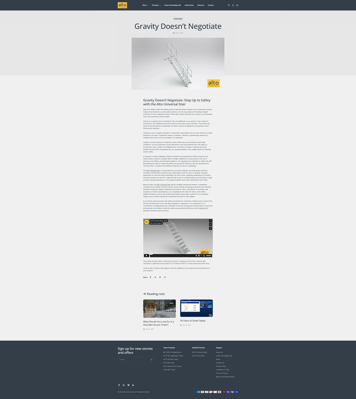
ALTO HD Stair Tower (170, 359)
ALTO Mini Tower (169, 370)
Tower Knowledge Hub (172, 5)
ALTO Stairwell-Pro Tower (172, 366)
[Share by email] (165, 277)
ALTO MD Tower (169, 363)
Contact (211, 5)
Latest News (189, 5)
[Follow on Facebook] (119, 385)
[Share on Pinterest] (160, 277)
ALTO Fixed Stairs (198, 356)
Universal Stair (178, 18)
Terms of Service (222, 373)
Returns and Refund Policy (225, 377)
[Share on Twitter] (155, 277)
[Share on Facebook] (150, 277)
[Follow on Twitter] (123, 385)
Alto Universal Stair (153, 170)
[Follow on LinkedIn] (133, 385)
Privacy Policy (221, 366)
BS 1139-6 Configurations (172, 352)
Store (144, 5)
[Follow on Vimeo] (128, 385)
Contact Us (220, 363)
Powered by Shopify (143, 392)
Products (155, 5)
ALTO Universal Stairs (199, 352)
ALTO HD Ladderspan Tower (173, 356)
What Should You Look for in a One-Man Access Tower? (158, 323)
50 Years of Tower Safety (192, 320)
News (218, 359)
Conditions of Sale (222, 370)
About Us (200, 5)
